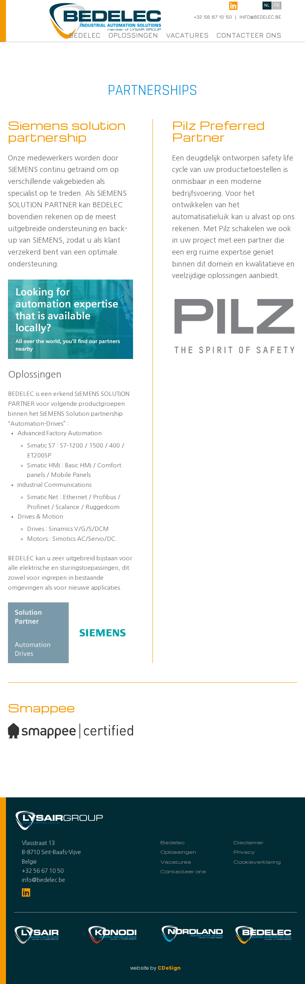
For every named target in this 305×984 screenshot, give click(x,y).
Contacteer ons (248, 35)
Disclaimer (248, 842)
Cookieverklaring (257, 862)
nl (267, 5)
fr (276, 5)
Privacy (244, 852)
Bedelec (84, 35)
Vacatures (187, 35)
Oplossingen (133, 35)
